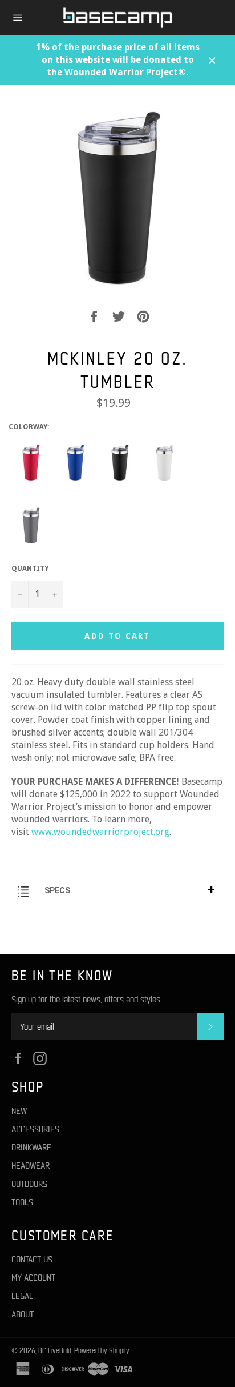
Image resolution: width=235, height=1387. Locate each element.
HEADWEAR (30, 1165)
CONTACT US (31, 1259)
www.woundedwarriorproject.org (100, 831)
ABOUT (22, 1314)
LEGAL (22, 1295)
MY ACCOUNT (33, 1277)
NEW (19, 1110)
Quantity (29, 569)
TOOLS (22, 1202)
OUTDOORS (29, 1183)
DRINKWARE (31, 1147)
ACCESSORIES (35, 1128)
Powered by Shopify (101, 1350)
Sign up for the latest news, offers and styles (85, 999)
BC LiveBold (54, 1350)
